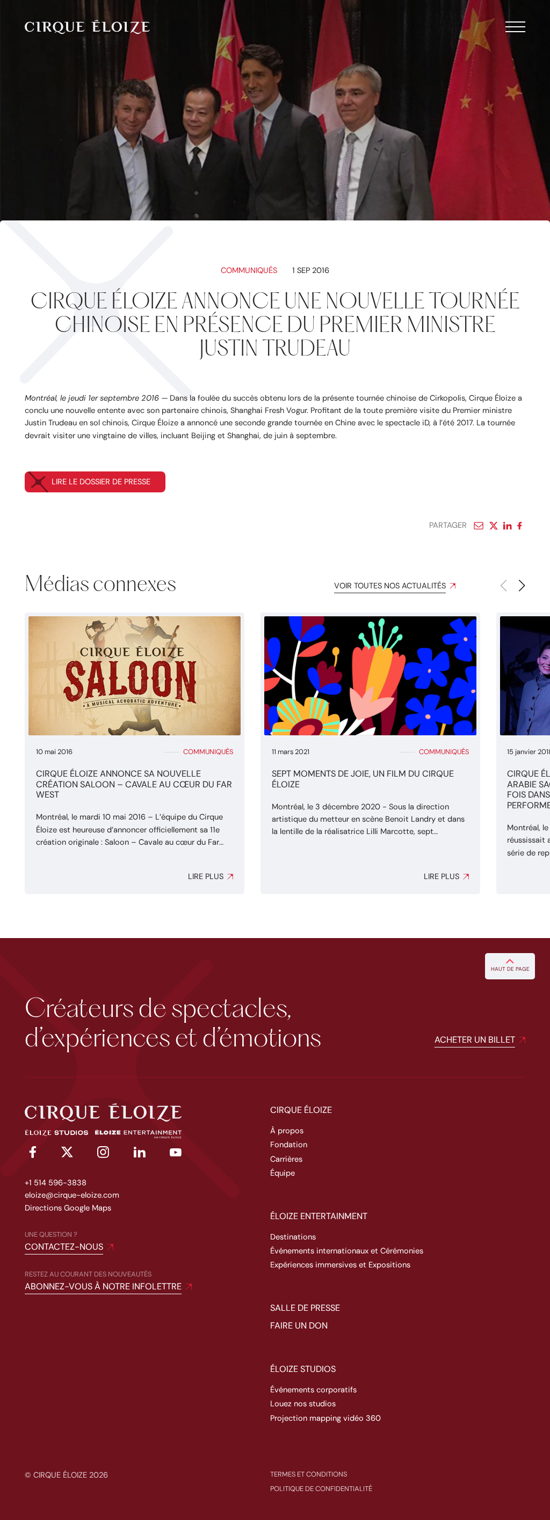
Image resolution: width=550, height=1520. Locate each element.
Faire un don (299, 1325)
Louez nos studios (303, 1404)
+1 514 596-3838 (55, 1183)
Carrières (286, 1159)
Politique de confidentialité (321, 1488)
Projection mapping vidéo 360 (325, 1418)
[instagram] (103, 1154)
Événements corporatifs (313, 1390)
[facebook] (31, 1154)
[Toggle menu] (515, 26)
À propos (286, 1131)
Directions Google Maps (68, 1208)
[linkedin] (140, 1154)
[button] (521, 586)
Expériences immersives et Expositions (340, 1265)
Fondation (288, 1145)
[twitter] (67, 1154)
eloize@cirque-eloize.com (72, 1195)
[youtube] (176, 1154)
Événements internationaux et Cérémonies (346, 1251)
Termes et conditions (308, 1474)
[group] (134, 753)
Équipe (282, 1173)
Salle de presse (305, 1308)
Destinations (293, 1237)
